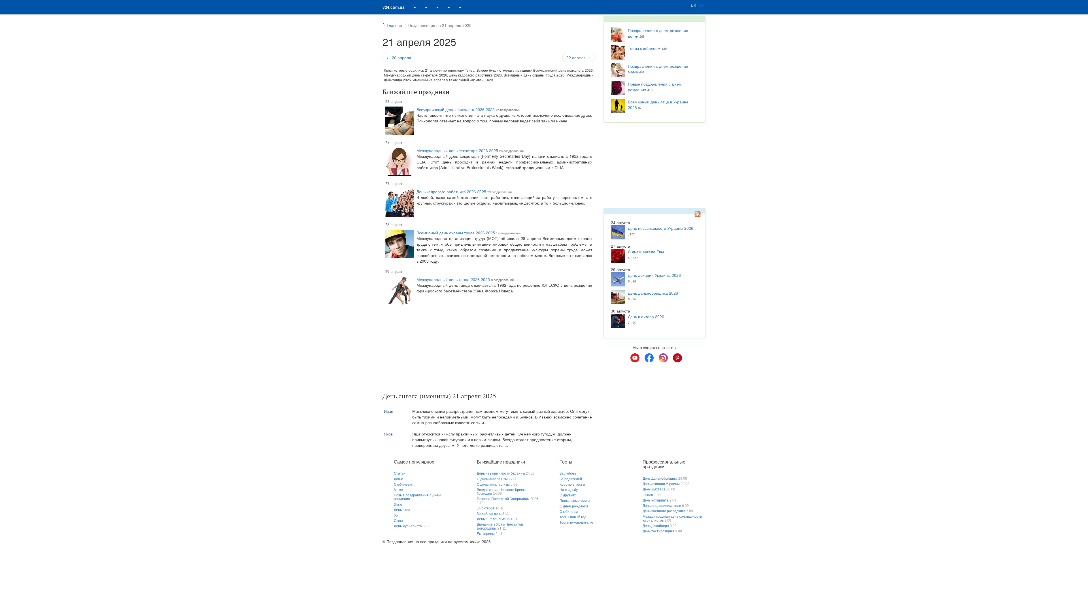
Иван (388, 411)
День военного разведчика (664, 511)
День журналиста (408, 526)
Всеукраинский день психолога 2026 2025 (455, 109)
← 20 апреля (399, 57)
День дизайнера (656, 526)
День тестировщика (658, 531)
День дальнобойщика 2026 (653, 293)
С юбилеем (403, 484)
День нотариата (656, 500)
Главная (394, 25)
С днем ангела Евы (646, 251)
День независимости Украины (501, 473)
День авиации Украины (661, 484)
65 (396, 515)
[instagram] (663, 358)
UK (693, 5)
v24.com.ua (393, 7)
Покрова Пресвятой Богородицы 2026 (507, 499)
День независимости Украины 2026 (660, 228)
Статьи (399, 473)
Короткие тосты (572, 484)
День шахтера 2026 (646, 316)
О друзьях (568, 495)
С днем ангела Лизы (493, 484)
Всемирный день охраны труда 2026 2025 (455, 232)
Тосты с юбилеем (644, 48)
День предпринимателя (662, 506)
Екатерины (486, 534)
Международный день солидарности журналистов (672, 518)
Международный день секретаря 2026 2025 (457, 150)
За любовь (568, 473)
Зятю (398, 505)
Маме (398, 490)
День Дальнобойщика (660, 479)
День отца (402, 510)
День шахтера (654, 489)
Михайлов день (489, 514)
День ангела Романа (493, 519)
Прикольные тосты (575, 501)
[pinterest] (677, 358)
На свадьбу (569, 490)
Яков (388, 434)
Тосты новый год (573, 517)
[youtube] (635, 358)
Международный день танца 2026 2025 (453, 279)
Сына (398, 521)
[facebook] (649, 358)
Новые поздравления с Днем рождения (417, 497)
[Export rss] (697, 214)
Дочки (398, 479)
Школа (648, 495)
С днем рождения (574, 506)
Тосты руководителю (576, 522)
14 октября (486, 508)
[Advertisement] (488, 349)
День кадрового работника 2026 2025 (451, 191)
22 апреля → (578, 57)
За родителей (571, 479)
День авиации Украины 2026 (654, 275)
